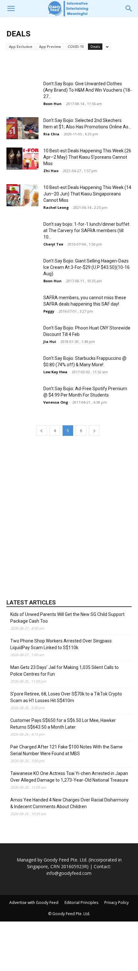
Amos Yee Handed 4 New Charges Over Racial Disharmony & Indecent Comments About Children (69, 803)
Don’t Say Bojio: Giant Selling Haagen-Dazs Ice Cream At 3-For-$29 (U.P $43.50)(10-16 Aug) (86, 267)
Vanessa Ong (55, 402)
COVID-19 (76, 46)
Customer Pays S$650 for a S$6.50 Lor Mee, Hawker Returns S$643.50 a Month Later (63, 724)
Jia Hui (49, 341)
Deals (95, 46)
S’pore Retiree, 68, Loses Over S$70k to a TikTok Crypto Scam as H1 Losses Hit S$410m (66, 697)
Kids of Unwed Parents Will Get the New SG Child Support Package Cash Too (67, 618)
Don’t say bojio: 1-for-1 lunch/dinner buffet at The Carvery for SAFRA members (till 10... (86, 230)
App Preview (50, 46)
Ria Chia (51, 134)
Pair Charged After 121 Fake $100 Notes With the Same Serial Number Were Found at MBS (66, 750)
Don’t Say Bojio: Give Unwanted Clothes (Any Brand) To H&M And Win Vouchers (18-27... (87, 90)
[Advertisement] (69, 516)
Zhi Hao (50, 170)
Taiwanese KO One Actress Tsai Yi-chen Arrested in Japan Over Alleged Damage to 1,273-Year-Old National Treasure (69, 777)
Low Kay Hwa (55, 371)
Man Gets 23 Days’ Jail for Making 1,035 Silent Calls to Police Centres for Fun (64, 671)
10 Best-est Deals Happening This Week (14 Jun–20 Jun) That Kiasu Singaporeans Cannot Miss (87, 194)
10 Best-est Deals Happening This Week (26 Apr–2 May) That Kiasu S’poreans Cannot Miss (87, 157)
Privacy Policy (116, 902)
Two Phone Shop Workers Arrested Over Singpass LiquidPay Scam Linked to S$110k (61, 644)
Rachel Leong (56, 207)
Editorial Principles (81, 902)
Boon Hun (52, 103)
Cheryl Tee (53, 244)
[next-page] (94, 430)
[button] (11, 8)
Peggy (48, 311)
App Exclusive (20, 46)
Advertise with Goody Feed (33, 902)
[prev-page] (41, 430)
